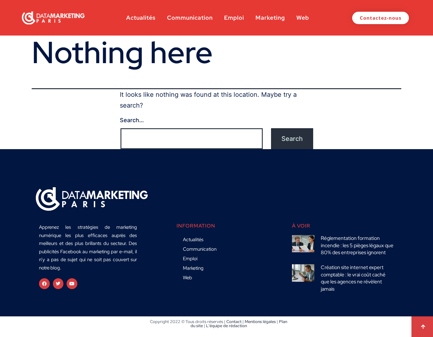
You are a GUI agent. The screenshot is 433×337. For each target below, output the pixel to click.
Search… (132, 120)
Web (302, 17)
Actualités (141, 17)
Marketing (270, 17)
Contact (234, 321)
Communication (190, 17)
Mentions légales (260, 321)
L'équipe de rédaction (226, 325)
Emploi (234, 17)
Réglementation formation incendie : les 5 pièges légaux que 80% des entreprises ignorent (357, 245)
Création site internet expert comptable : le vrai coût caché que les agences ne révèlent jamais (353, 278)
